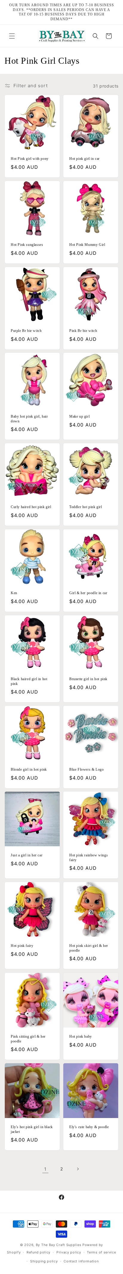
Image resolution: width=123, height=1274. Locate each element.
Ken (14, 593)
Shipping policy (44, 1261)
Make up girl (79, 416)
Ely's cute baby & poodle (89, 1127)
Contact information (81, 1261)
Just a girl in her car (26, 855)
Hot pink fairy (22, 946)
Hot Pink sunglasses (27, 245)
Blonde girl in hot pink (29, 769)
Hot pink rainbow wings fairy (88, 857)
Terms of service (101, 1252)
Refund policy (38, 1252)
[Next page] (77, 1168)
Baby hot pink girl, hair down (29, 418)
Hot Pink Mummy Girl (87, 245)
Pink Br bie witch (83, 331)
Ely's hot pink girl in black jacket (32, 1129)
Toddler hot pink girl (85, 507)
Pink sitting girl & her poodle (28, 1038)
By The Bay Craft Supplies (59, 1245)
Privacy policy (68, 1252)
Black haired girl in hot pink (29, 681)
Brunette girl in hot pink (88, 679)
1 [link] (45, 1169)
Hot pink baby (80, 1036)
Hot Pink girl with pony (30, 159)
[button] (12, 36)
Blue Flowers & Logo (86, 769)
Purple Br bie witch (26, 331)
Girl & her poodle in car (88, 593)
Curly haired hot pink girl (31, 507)
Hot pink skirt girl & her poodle (88, 948)
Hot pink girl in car (84, 159)
